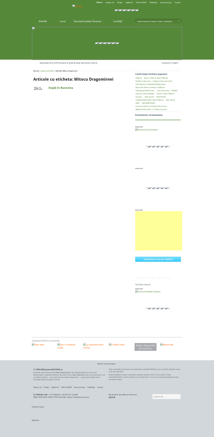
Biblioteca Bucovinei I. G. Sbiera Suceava (151, 109)
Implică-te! (55, 387)
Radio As (176, 413)
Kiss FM (124, 413)
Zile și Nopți (164, 413)
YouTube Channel (143, 284)
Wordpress (39, 426)
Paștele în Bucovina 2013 (162, 81)
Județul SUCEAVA (50, 9)
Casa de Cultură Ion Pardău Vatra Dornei (151, 106)
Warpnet (149, 413)
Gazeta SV (84, 413)
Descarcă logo (166, 2)
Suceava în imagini (170, 62)
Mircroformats (58, 426)
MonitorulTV (55, 413)
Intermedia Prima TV (114, 413)
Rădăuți (174, 90)
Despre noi (110, 2)
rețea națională (77, 375)
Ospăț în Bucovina (60, 87)
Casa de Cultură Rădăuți (145, 93)
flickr (74, 426)
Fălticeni (139, 78)
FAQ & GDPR (141, 2)
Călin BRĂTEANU (148, 103)
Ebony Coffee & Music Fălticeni (156, 78)
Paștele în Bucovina (143, 81)
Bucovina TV (70, 413)
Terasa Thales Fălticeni (165, 93)
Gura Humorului (163, 90)
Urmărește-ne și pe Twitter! (158, 259)
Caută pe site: (152, 396)
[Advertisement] (158, 230)
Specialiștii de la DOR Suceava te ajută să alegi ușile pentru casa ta (68, 62)
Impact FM (100, 413)
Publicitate (153, 2)
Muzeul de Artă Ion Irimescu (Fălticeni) (150, 87)
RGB (137, 103)
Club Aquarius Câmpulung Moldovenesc (151, 84)
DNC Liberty (170, 100)
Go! (179, 21)
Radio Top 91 (135, 413)
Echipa (119, 2)
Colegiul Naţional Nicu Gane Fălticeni (149, 100)
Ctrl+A (112, 397)
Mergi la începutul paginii (106, 364)
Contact (178, 2)
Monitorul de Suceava (38, 413)
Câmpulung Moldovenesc (145, 90)
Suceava (139, 96)
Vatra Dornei (149, 96)
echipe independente (62, 372)
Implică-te (129, 2)
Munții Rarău (161, 96)
